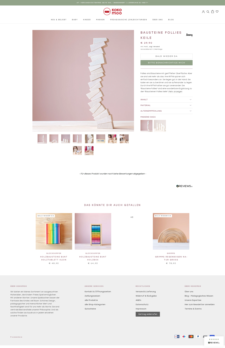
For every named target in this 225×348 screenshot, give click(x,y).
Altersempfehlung (151, 111)
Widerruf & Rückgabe (146, 296)
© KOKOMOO (16, 337)
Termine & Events (193, 309)
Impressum (141, 309)
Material (145, 105)
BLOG (171, 20)
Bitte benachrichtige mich (166, 63)
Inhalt (144, 100)
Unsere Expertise (193, 300)
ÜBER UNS (157, 20)
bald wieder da (166, 56)
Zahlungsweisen (92, 296)
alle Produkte (91, 300)
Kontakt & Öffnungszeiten (98, 292)
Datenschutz (142, 304)
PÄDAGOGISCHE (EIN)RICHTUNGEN (128, 20)
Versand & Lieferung (146, 292)
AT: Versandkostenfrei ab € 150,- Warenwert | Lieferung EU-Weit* (112, 3)
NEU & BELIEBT (59, 20)
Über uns (189, 292)
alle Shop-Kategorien (95, 304)
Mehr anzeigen (175, 91)
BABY (75, 20)
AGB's (138, 300)
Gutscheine (90, 309)
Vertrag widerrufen (147, 314)
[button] (214, 341)
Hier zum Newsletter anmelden (200, 304)
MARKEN (100, 20)
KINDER (87, 20)
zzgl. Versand (154, 46)
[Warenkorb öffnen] (212, 11)
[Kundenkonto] (208, 11)
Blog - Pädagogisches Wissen (199, 296)
